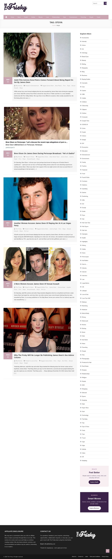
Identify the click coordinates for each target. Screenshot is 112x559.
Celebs (33, 17)
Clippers (84, 109)
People (84, 351)
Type (83, 441)
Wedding (84, 460)
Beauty (84, 60)
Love (47, 17)
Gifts (83, 200)
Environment (85, 158)
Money (84, 317)
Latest (86, 556)
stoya (21, 88)
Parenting (83, 17)
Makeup (84, 302)
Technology (85, 415)
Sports (84, 396)
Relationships (56, 17)
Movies (41, 17)
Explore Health (94, 482)
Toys (83, 434)
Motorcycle (85, 321)
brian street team (55, 156)
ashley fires (44, 287)
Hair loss (84, 230)
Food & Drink (85, 177)
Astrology (84, 52)
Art (83, 49)
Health (26, 17)
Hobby (84, 249)
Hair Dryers (85, 226)
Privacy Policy (105, 556)
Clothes (84, 113)
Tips (83, 423)
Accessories (85, 37)
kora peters (58, 85)
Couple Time (85, 120)
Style (64, 17)
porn (64, 85)
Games (84, 192)
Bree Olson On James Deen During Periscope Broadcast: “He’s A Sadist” (44, 153)
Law (83, 279)
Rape (68, 85)
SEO (83, 385)
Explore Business (94, 508)
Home (12, 17)
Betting (84, 64)
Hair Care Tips (86, 222)
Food (83, 173)
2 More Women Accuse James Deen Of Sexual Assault (36, 284)
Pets (83, 355)
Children (84, 102)
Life (83, 287)
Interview (84, 275)
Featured (84, 170)
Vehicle (84, 449)
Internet (84, 271)
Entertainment (73, 17)
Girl (83, 204)
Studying (84, 400)
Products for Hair (86, 362)
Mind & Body (85, 313)
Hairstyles (85, 234)
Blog (83, 71)
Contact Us (80, 556)
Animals (84, 41)
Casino (84, 90)
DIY (83, 143)
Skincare (84, 392)
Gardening (85, 196)
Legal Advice (85, 283)
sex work (64, 361)
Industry (84, 268)
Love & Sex (34, 361)
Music (83, 332)
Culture (84, 136)
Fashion (84, 166)
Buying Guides (86, 79)
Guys (83, 215)
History (84, 245)
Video (83, 453)
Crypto (84, 132)
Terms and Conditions (95, 556)
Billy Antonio (19, 85)
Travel (98, 17)
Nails (83, 336)
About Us (74, 556)
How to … (85, 264)
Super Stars (85, 407)
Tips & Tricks (85, 426)
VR (83, 456)
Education (85, 151)
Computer (85, 117)
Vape (83, 445)
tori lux (26, 231)
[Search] (105, 3)
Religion (84, 377)
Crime (83, 128)
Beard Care (85, 56)
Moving (84, 328)
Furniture (84, 181)
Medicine (84, 309)
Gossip (84, 207)
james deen (50, 85)
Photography (85, 358)
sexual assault (31, 159)
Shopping (84, 389)
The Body (84, 419)
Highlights (85, 241)
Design (84, 139)
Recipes (84, 370)
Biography (85, 68)
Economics (85, 147)
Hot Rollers (85, 260)
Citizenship (85, 105)
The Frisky (18, 229)
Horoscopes (85, 256)
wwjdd (26, 363)
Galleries (84, 185)
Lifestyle (84, 290)
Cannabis (84, 83)
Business (84, 75)
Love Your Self (86, 298)
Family (84, 162)
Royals (91, 17)
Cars (83, 86)
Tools (83, 430)
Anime (84, 45)
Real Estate (85, 366)
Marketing (85, 305)
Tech (83, 411)
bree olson (45, 156)
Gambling (84, 188)
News (19, 17)
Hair (83, 219)
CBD (83, 94)
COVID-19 (85, 124)
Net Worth (85, 339)
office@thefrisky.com (49, 544)
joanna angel (53, 229)
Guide (83, 211)
